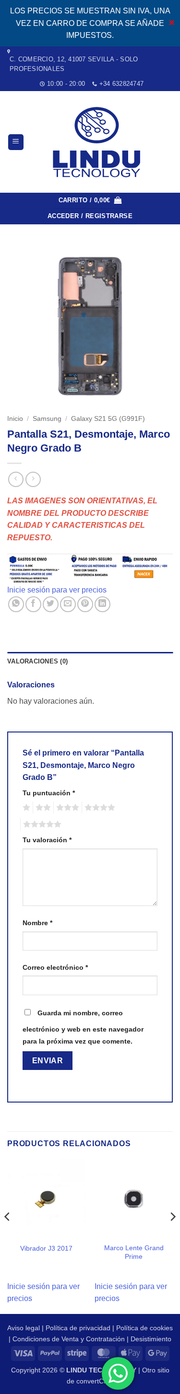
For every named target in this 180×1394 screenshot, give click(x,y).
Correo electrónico (55, 967)
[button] (16, 142)
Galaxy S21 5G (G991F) (108, 418)
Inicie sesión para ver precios (57, 590)
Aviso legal (23, 1328)
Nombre (37, 923)
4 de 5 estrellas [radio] (98, 808)
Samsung (47, 418)
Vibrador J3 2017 (46, 1248)
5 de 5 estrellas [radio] (40, 824)
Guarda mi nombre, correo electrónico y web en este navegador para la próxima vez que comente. (83, 1027)
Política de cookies (144, 1328)
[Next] (172, 1235)
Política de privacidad (78, 1328)
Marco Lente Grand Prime (134, 1252)
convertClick (94, 1381)
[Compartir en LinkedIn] (102, 604)
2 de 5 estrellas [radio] (42, 808)
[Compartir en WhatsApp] (16, 604)
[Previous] (7, 1235)
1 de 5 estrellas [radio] (25, 808)
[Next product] (15, 479)
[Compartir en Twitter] (51, 604)
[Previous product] (32, 479)
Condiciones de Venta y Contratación (68, 1339)
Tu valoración (47, 840)
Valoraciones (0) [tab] (37, 661)
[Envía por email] (68, 604)
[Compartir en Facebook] (33, 604)
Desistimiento (151, 1339)
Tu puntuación (49, 793)
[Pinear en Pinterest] (85, 604)
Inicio (15, 418)
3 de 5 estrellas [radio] (66, 808)
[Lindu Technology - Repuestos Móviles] (98, 142)
